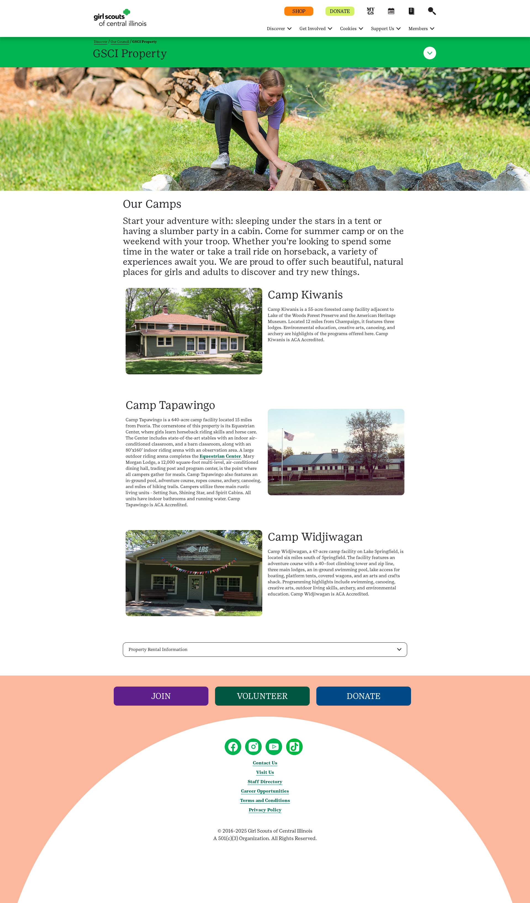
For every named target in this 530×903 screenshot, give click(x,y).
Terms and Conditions (265, 800)
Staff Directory (265, 781)
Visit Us (265, 772)
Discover (100, 42)
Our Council (120, 42)
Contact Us (265, 763)
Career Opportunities (265, 791)
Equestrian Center (220, 456)
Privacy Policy (265, 809)
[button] (371, 13)
